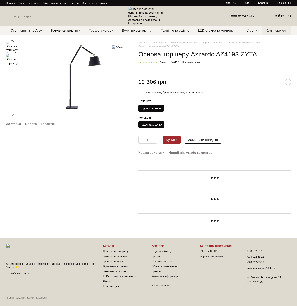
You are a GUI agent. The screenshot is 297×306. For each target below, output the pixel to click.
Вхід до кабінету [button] (162, 251)
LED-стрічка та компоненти (218, 30)
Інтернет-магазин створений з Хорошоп (26, 297)
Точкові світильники (65, 30)
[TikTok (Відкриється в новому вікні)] (118, 3)
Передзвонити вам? (211, 256)
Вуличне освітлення (137, 30)
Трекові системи (101, 30)
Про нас (10, 3)
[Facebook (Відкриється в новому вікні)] (123, 3)
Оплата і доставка (29, 3)
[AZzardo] (119, 47)
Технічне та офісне (175, 30)
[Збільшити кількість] (154, 139)
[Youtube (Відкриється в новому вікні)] (128, 3)
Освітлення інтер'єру (26, 30)
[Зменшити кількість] (141, 139)
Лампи (252, 30)
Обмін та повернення (55, 3)
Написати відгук (191, 62)
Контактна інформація (95, 3)
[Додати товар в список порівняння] (278, 82)
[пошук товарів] (9, 16)
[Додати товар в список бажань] (288, 82)
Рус (234, 3)
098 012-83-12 (243, 16)
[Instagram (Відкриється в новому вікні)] (114, 3)
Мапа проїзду (255, 281)
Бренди (75, 3)
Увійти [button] (149, 92)
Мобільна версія (19, 273)
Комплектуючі (276, 30)
